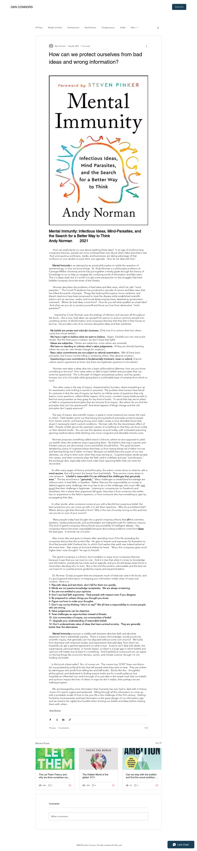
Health (123, 27)
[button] (158, 28)
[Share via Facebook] (50, 719)
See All (158, 743)
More (133, 27)
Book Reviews (90, 27)
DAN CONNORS (22, 7)
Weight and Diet (55, 27)
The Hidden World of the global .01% (95, 776)
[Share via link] (70, 719)
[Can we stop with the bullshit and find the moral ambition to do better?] (142, 759)
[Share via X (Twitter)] (56, 719)
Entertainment (73, 27)
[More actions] (146, 46)
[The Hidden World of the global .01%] (98, 759)
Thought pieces (108, 27)
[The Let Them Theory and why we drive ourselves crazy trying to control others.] (55, 759)
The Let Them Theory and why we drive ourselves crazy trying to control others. (54, 776)
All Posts (39, 27)
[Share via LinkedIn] (63, 719)
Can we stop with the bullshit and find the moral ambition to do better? (142, 776)
